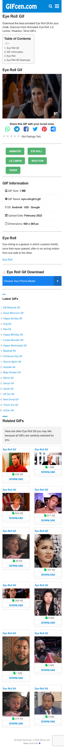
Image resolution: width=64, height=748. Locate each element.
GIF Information (15, 51)
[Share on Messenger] (55, 130)
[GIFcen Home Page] (21, 6)
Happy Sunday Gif (12, 318)
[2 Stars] (7, 136)
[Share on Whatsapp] (9, 130)
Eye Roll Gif (13, 48)
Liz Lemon (15, 160)
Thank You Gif (10, 404)
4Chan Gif (8, 410)
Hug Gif (7, 323)
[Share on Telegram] (18, 130)
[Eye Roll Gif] (32, 96)
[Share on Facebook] (28, 130)
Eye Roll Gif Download (18, 60)
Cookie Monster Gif (13, 340)
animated (15, 151)
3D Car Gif (8, 394)
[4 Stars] (15, 136)
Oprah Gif (8, 388)
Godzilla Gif (9, 367)
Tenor (13, 170)
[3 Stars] (11, 136)
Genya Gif (8, 383)
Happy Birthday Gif (13, 334)
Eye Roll (11, 55)
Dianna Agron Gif (12, 361)
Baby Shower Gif (12, 372)
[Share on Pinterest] (46, 130)
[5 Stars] (18, 136)
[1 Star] (4, 136)
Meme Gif (8, 377)
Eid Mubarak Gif (11, 307)
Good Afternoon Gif (13, 313)
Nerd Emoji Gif (10, 399)
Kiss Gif (7, 329)
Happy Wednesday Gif (15, 345)
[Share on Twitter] (36, 130)
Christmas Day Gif (12, 356)
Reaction (37, 160)
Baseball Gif (9, 350)
